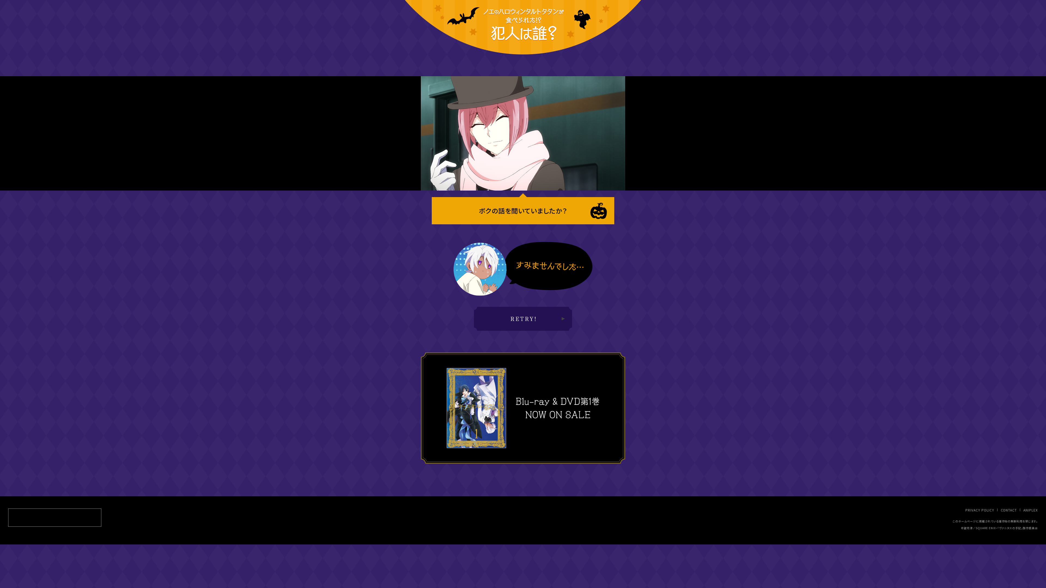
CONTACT (1009, 510)
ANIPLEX (1030, 510)
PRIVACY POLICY (979, 510)
